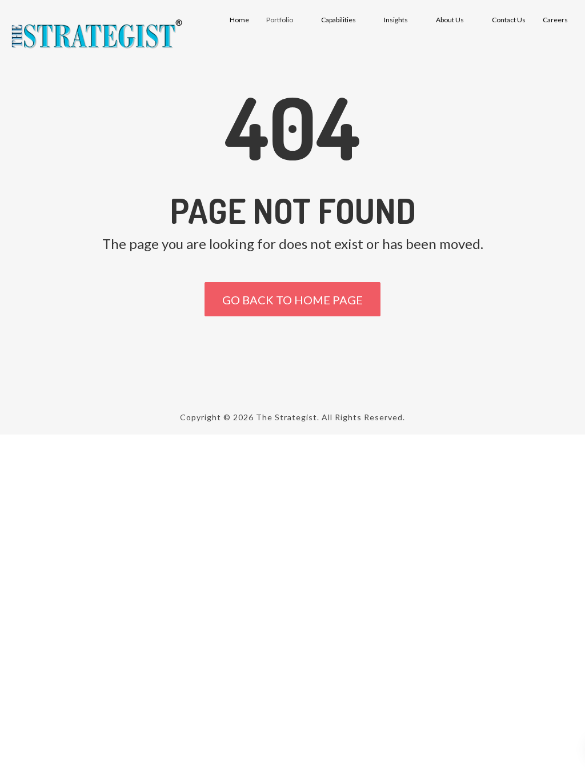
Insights (396, 19)
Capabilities (338, 19)
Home (239, 19)
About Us (450, 19)
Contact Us (509, 19)
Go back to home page (292, 300)
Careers (555, 19)
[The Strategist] (96, 34)
